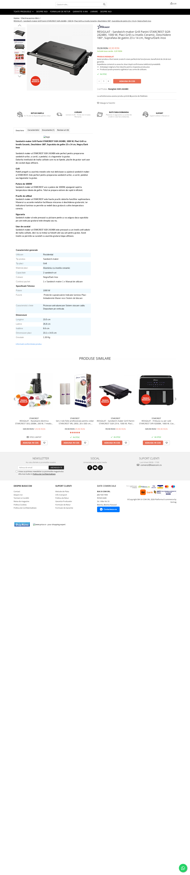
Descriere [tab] (20, 130)
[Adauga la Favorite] (44, 443)
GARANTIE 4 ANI (80, 11)
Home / (17, 18)
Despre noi (42, 11)
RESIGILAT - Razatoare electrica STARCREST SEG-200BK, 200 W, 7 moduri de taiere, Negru (34, 422)
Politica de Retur (62, 498)
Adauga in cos (127, 81)
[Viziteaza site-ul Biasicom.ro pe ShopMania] (22, 524)
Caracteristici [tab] (33, 130)
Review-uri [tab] (63, 130)
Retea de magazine (21, 501)
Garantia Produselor (63, 501)
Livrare (94, 11)
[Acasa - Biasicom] (27, 4)
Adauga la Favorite (107, 103)
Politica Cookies (20, 504)
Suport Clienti (63, 485)
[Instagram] (100, 467)
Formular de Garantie (64, 508)
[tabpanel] (60, 57)
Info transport (61, 495)
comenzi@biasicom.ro (151, 465)
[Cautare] (104, 4)
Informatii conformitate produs (29, 344)
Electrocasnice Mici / (31, 18)
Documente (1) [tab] (48, 130)
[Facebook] (89, 467)
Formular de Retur (60, 11)
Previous (19, 25)
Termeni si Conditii (21, 498)
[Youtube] (95, 467)
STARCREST (34, 418)
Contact (17, 491)
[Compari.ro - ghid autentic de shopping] (78, 524)
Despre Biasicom (23, 485)
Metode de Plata (62, 491)
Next (19, 76)
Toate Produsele (23, 11)
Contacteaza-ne (110, 509)
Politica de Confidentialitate (44, 474)
